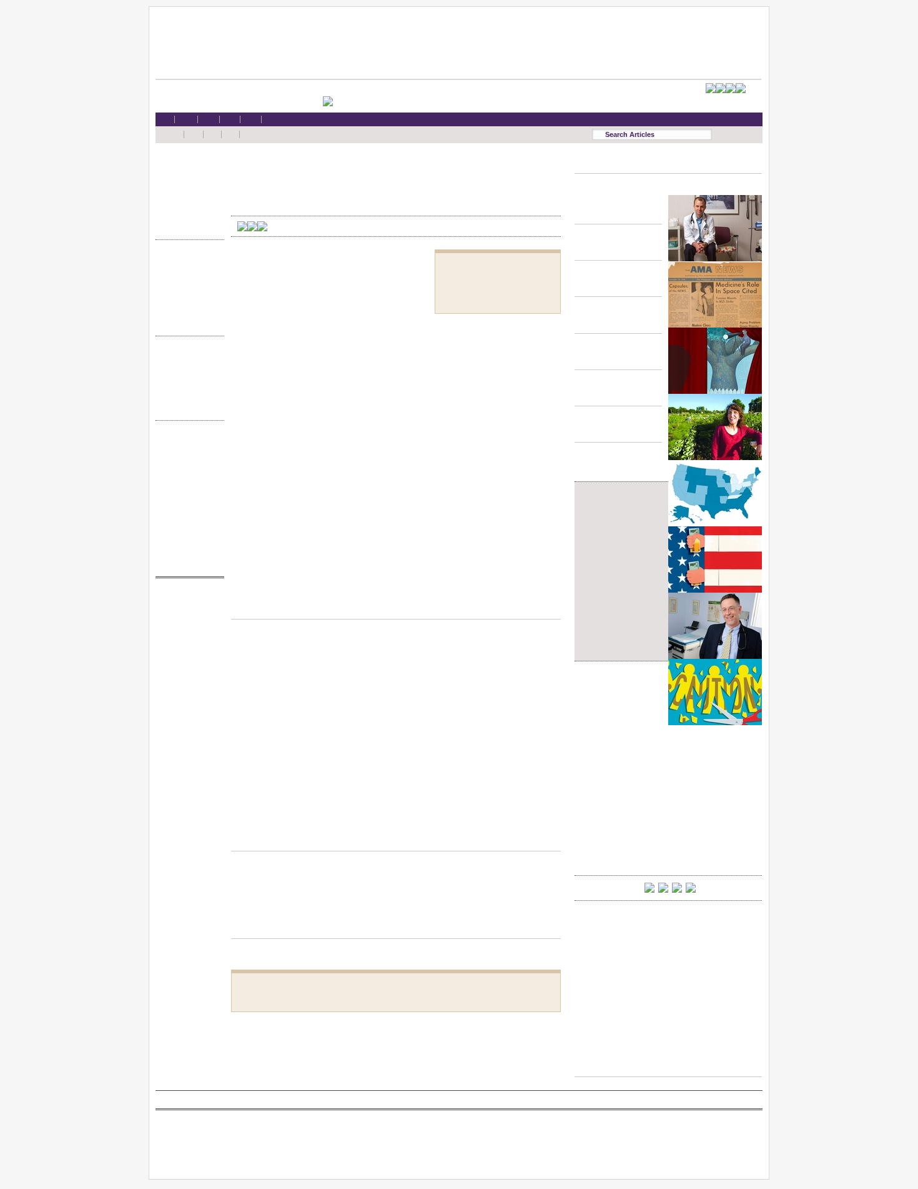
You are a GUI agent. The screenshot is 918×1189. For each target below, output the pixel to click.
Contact (186, 563)
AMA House (186, 214)
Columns (186, 383)
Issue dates (186, 358)
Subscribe (186, 479)
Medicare (186, 190)
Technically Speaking (186, 310)
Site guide (186, 527)
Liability (186, 202)
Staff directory (186, 491)
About (186, 551)
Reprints (186, 515)
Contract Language (186, 262)
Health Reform (186, 166)
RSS (186, 443)
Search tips (186, 467)
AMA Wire (186, 600)
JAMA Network (186, 637)
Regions (186, 370)
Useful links (186, 539)
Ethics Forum (186, 274)
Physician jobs (186, 672)
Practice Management (186, 298)
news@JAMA (186, 649)
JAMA (186, 625)
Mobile (186, 455)
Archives (186, 395)
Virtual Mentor (186, 660)
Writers (186, 407)
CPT (186, 612)
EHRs (186, 178)
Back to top (396, 607)
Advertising (186, 503)
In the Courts (186, 287)
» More (186, 226)
